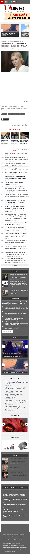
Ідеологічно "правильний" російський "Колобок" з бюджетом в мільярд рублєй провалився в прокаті (19, 475)
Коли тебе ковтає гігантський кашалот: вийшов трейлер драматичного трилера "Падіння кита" (16, 228)
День (6, 491)
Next (28, 30)
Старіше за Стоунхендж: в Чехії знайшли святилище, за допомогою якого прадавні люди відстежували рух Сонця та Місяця (16, 234)
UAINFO (26, 101)
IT (5, 537)
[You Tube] (14, 2)
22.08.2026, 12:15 (9, 404)
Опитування (15, 299)
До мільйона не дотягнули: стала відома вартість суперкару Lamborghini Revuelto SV (16, 242)
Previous (1, 30)
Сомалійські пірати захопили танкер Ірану (16, 153)
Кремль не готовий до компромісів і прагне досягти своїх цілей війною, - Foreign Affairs (19, 292)
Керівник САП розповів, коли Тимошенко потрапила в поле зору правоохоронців (15, 144)
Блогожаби (15, 415)
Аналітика (15, 271)
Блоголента (10, 539)
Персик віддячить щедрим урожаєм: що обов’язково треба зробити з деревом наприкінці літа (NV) (15, 396)
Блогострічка (15, 378)
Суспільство (21, 534)
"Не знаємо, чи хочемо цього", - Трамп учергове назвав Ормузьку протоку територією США (15, 202)
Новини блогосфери (19, 41)
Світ (8, 536)
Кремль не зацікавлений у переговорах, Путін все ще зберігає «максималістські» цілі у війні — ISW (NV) (16, 382)
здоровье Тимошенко (13, 113)
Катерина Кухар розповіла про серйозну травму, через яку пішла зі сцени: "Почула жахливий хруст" (16, 254)
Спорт (13, 537)
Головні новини (10, 534)
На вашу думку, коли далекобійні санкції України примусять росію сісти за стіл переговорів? (14, 303)
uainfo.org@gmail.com (21, 549)
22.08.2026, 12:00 (9, 410)
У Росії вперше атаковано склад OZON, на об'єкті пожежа (8, 34)
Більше (14, 265)
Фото (15, 337)
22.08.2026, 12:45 (9, 392)
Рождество (22, 113)
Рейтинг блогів (17, 539)
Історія (19, 536)
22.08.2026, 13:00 (9, 385)
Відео (19, 537)
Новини (14, 151)
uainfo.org (18, 545)
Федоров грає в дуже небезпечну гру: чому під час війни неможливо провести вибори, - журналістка (18, 276)
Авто (3, 537)
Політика (16, 534)
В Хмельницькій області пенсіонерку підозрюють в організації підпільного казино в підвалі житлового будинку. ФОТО (15, 355)
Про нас (4, 549)
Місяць (15, 491)
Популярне (22, 488)
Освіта (23, 536)
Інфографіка (15, 437)
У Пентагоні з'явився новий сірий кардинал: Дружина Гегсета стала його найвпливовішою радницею (15, 260)
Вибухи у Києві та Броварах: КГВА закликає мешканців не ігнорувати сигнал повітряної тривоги (16, 159)
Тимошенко (4, 113)
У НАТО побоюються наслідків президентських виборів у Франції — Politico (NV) (16, 408)
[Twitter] (11, 2)
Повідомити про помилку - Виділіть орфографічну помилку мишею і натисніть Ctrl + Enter (14, 108)
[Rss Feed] (6, 2)
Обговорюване (10, 488)
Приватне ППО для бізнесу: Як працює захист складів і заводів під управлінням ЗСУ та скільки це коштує (18, 284)
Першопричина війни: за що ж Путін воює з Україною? (19, 466)
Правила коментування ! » (22, 149)
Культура (12, 536)
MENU (2, 2)
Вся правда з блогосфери (7, 41)
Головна (4, 534)
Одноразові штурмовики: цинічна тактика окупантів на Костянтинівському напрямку (18, 460)
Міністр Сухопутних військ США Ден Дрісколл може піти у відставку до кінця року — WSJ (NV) (16, 402)
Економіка (4, 536)
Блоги (15, 455)
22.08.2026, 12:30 (9, 398)
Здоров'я (9, 537)
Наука (16, 536)
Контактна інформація (11, 549)
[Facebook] (8, 2)
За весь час (23, 491)
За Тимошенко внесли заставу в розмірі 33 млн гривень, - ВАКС (24, 143)
